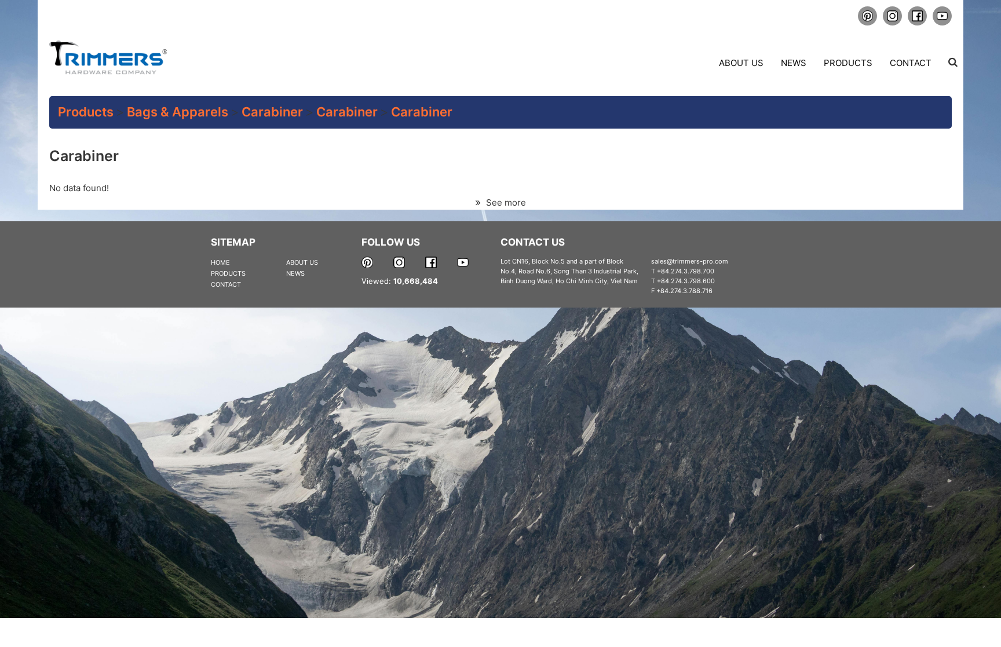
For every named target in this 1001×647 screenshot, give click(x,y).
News (793, 62)
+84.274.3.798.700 (685, 271)
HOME (220, 262)
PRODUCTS (228, 273)
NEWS (295, 273)
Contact (910, 62)
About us (741, 62)
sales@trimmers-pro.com (689, 261)
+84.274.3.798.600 (686, 281)
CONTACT (226, 284)
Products (848, 62)
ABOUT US (302, 262)
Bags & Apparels (177, 111)
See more (505, 202)
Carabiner (272, 111)
